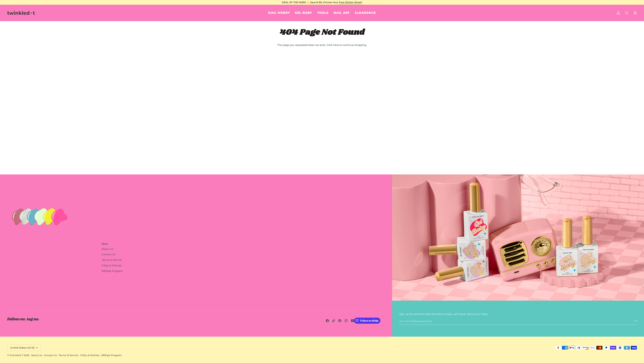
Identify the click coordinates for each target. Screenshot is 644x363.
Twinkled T (16, 355)
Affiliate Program (112, 271)
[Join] (634, 321)
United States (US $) (22, 347)
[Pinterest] (339, 320)
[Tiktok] (333, 320)
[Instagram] (346, 320)
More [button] (105, 244)
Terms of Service (112, 259)
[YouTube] (352, 320)
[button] (341, 13)
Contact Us (108, 254)
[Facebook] (327, 320)
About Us (107, 249)
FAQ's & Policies (111, 265)
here (336, 45)
